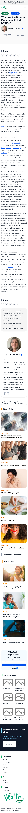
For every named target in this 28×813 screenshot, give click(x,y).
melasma (4, 153)
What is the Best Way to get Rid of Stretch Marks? (19, 719)
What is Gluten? (18, 703)
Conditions (5, 490)
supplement (13, 72)
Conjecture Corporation (17, 808)
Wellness (4, 463)
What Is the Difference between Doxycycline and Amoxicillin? (12, 437)
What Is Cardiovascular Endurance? (13, 465)
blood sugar (17, 148)
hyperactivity (16, 143)
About (4, 780)
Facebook (6, 790)
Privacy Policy (4, 810)
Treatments (5, 433)
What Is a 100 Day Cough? (10, 493)
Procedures (6, 762)
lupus (20, 243)
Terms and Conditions (13, 810)
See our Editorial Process (9, 402)
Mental (5, 584)
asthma (3, 126)
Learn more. (14, 3)
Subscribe (14, 665)
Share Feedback (20, 402)
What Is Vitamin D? (7, 520)
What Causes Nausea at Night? (13, 642)
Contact (5, 782)
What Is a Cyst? (7, 688)
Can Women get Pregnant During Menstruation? (7, 719)
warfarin (10, 267)
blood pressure (6, 148)
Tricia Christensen (15, 28)
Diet (2, 518)
